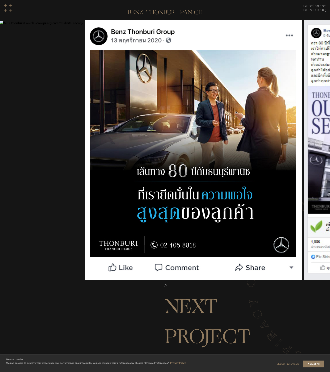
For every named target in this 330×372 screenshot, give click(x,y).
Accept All (313, 363)
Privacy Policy (178, 363)
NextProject (207, 321)
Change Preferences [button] (288, 363)
